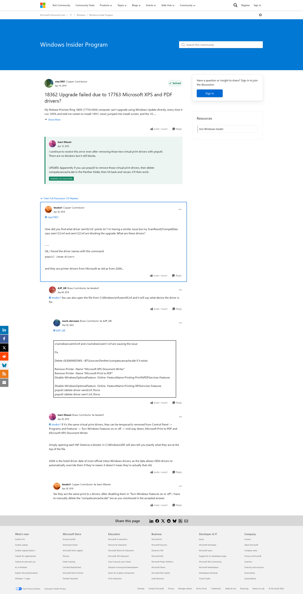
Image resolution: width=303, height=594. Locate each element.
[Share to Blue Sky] (174, 520)
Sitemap (140, 588)
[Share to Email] (186, 520)
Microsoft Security (159, 544)
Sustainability (250, 578)
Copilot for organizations (25, 556)
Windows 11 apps (22, 578)
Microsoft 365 (157, 556)
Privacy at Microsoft (252, 556)
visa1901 (60, 81)
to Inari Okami (102, 484)
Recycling (244, 588)
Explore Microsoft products (26, 573)
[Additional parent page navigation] (71, 14)
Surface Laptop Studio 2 (25, 550)
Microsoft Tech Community (210, 561)
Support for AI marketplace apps (212, 556)
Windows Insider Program (101, 15)
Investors (248, 561)
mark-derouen (70, 321)
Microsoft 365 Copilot (161, 573)
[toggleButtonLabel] (260, 14)
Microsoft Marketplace (208, 567)
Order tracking (69, 561)
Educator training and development (123, 567)
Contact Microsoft (156, 588)
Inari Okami (64, 142)
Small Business (158, 578)
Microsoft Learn (205, 550)
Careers (247, 539)
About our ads (258, 588)
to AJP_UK (106, 321)
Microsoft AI (157, 539)
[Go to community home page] (42, 5)
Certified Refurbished (72, 567)
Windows (81, 15)
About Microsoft (251, 544)
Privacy (171, 588)
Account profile (69, 539)
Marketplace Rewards (208, 573)
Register (245, 5)
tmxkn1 (58, 207)
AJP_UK (62, 288)
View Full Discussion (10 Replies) (61, 198)
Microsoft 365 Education (118, 556)
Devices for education (117, 544)
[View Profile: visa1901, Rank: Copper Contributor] (49, 83)
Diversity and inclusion (254, 567)
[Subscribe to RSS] (180, 520)
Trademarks (216, 588)
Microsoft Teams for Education (121, 550)
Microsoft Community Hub (52, 15)
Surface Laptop (21, 544)
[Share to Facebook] (157, 520)
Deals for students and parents (121, 573)
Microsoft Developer (207, 544)
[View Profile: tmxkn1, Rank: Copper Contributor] (48, 209)
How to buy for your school (119, 561)
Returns (66, 556)
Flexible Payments (70, 578)
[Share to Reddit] (169, 520)
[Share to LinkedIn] (151, 520)
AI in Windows (21, 567)
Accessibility (249, 573)
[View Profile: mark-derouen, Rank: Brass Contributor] (56, 322)
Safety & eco (230, 588)
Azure (201, 539)
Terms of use (201, 588)
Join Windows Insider (211, 129)
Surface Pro (20, 539)
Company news (250, 550)
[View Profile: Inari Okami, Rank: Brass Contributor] (52, 416)
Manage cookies (185, 588)
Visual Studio (204, 578)
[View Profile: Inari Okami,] (52, 143)
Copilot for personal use (25, 561)
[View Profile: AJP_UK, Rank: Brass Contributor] (52, 289)
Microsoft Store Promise (73, 573)
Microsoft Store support (73, 550)
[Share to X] (163, 520)
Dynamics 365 (157, 550)
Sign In (257, 5)
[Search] (235, 5)
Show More (54, 119)
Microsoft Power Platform (162, 561)
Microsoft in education (117, 539)
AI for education (115, 578)
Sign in (210, 93)
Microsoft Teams (158, 567)
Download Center (70, 544)
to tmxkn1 (93, 288)
